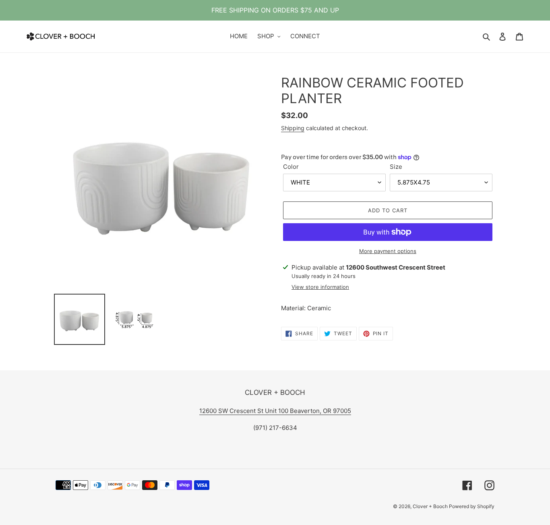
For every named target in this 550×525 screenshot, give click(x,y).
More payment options (387, 251)
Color (291, 166)
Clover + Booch (431, 506)
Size (396, 166)
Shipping (292, 128)
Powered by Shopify (471, 506)
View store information (320, 287)
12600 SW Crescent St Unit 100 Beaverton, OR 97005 (275, 411)
